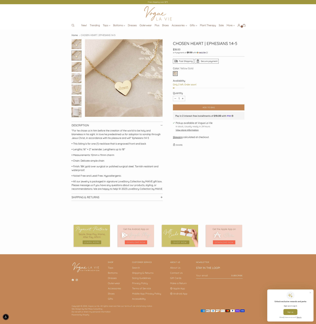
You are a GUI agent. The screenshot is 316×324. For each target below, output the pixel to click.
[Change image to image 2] (76, 55)
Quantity (178, 92)
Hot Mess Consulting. (94, 309)
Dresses (112, 278)
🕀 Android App (178, 293)
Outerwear (114, 283)
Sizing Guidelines (141, 278)
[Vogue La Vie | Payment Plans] (92, 235)
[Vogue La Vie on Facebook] (73, 280)
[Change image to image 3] (76, 67)
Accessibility (139, 298)
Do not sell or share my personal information (91, 311)
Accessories (114, 288)
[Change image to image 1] (76, 44)
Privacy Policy (140, 283)
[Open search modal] (72, 25)
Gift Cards (175, 278)
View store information (187, 129)
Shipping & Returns (142, 272)
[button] (208, 52)
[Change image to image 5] (76, 90)
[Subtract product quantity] (175, 98)
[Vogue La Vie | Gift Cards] (180, 235)
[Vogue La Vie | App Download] (136, 235)
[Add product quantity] (182, 98)
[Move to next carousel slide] (242, 217)
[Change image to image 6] (76, 101)
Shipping (178, 136)
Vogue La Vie (93, 306)
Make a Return (178, 283)
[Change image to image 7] (76, 112)
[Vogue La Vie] (158, 13)
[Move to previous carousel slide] (237, 218)
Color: (183, 68)
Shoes (111, 293)
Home (75, 35)
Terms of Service (141, 288)
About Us (175, 267)
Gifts (110, 298)
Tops (110, 267)
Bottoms (113, 272)
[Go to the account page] (237, 25)
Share (179, 145)
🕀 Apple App (177, 288)
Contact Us (176, 272)
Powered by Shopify (80, 314)
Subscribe (237, 275)
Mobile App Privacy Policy (146, 293)
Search (136, 267)
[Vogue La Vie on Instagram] (77, 280)
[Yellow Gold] (175, 73)
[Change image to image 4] (76, 78)
